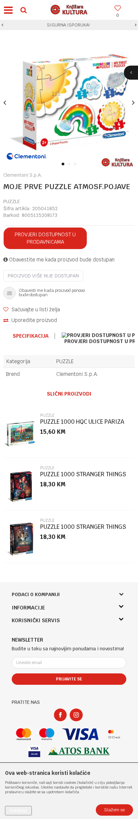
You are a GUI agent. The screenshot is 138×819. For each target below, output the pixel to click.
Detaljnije (18, 810)
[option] (69, 25)
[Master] (23, 734)
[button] (23, 10)
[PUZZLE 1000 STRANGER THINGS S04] (20, 486)
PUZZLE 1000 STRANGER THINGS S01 (83, 529)
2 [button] (70, 164)
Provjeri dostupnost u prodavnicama (45, 238)
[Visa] (80, 734)
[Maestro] (46, 734)
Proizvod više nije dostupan (43, 276)
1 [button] (64, 164)
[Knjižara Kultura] (69, 8)
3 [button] (76, 164)
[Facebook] (60, 715)
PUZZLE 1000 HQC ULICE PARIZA (82, 421)
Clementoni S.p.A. (77, 374)
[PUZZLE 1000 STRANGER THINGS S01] (20, 539)
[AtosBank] (79, 751)
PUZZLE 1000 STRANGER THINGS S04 (83, 477)
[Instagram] (76, 715)
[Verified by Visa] (34, 751)
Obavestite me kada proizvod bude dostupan (61, 259)
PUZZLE (11, 201)
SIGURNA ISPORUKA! (68, 25)
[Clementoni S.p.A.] (27, 156)
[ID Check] (114, 734)
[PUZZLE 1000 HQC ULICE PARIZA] (20, 434)
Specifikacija (31, 336)
